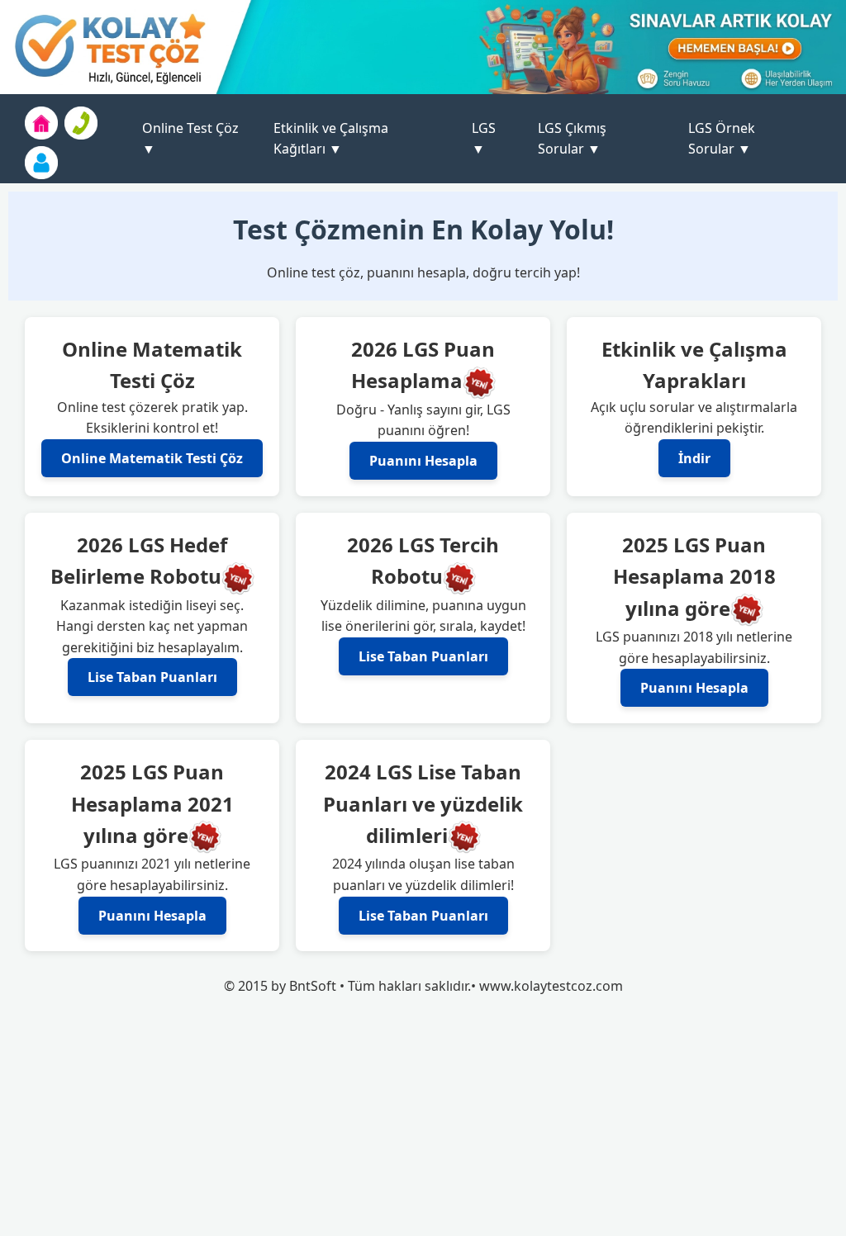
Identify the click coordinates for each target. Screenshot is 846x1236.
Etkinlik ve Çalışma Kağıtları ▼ (330, 139)
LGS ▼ (484, 139)
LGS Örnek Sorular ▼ (721, 139)
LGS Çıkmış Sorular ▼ (572, 139)
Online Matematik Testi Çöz (152, 458)
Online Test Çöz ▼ (190, 139)
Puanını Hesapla (423, 461)
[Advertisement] (423, 1120)
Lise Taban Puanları (152, 677)
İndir (694, 458)
